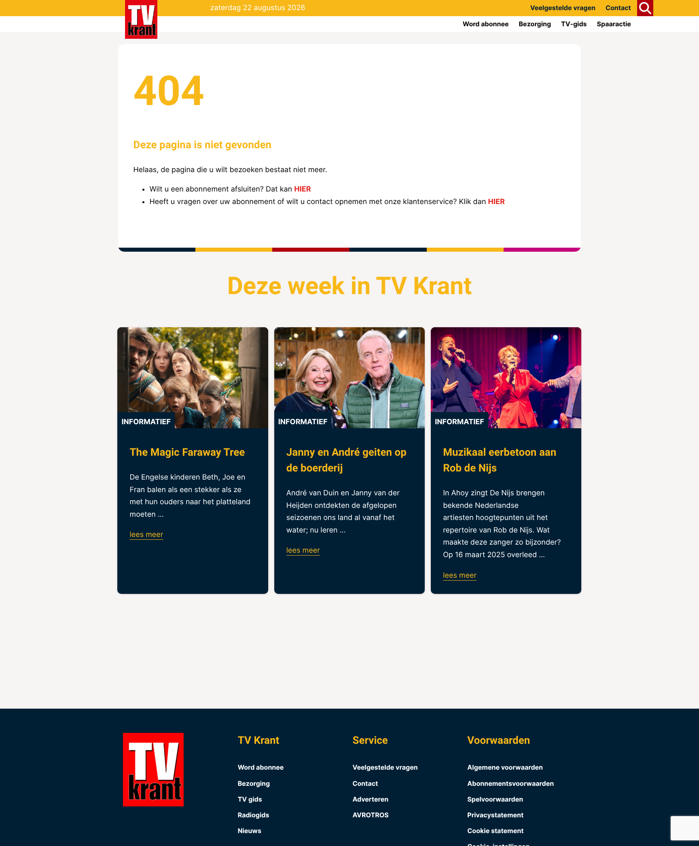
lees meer (146, 534)
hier (302, 189)
